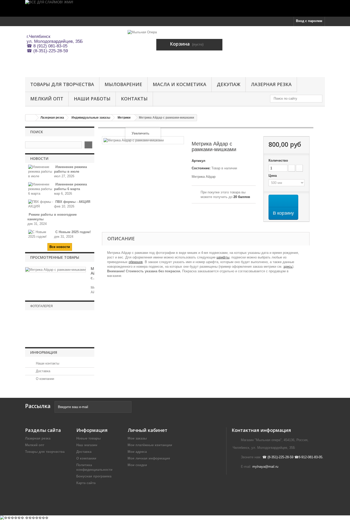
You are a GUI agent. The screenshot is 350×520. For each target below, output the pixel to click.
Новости (39, 158)
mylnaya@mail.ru (265, 467)
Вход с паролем (309, 21)
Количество (278, 160)
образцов (136, 262)
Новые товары (88, 438)
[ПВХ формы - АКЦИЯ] (41, 204)
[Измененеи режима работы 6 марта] (41, 188)
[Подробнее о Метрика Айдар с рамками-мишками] (55, 269)
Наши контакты (47, 363)
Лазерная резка (271, 84)
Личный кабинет (147, 430)
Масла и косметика (179, 84)
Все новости (59, 247)
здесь (287, 266)
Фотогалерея (41, 306)
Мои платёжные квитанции (150, 445)
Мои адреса (137, 452)
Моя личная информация (149, 458)
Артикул (198, 161)
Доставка (42, 371)
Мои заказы (137, 438)
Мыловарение (123, 84)
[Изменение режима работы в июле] (41, 171)
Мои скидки (137, 465)
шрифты (223, 257)
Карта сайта (86, 483)
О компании (44, 379)
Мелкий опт (46, 99)
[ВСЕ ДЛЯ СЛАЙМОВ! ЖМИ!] (175, 8)
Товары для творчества (62, 84)
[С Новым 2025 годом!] (41, 234)
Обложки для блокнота (59, 331)
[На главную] (30, 118)
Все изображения (60, 340)
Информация (43, 352)
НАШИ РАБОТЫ (92, 99)
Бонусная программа (93, 476)
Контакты (134, 99)
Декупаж (228, 84)
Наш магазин (86, 445)
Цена (273, 176)
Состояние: (201, 168)
